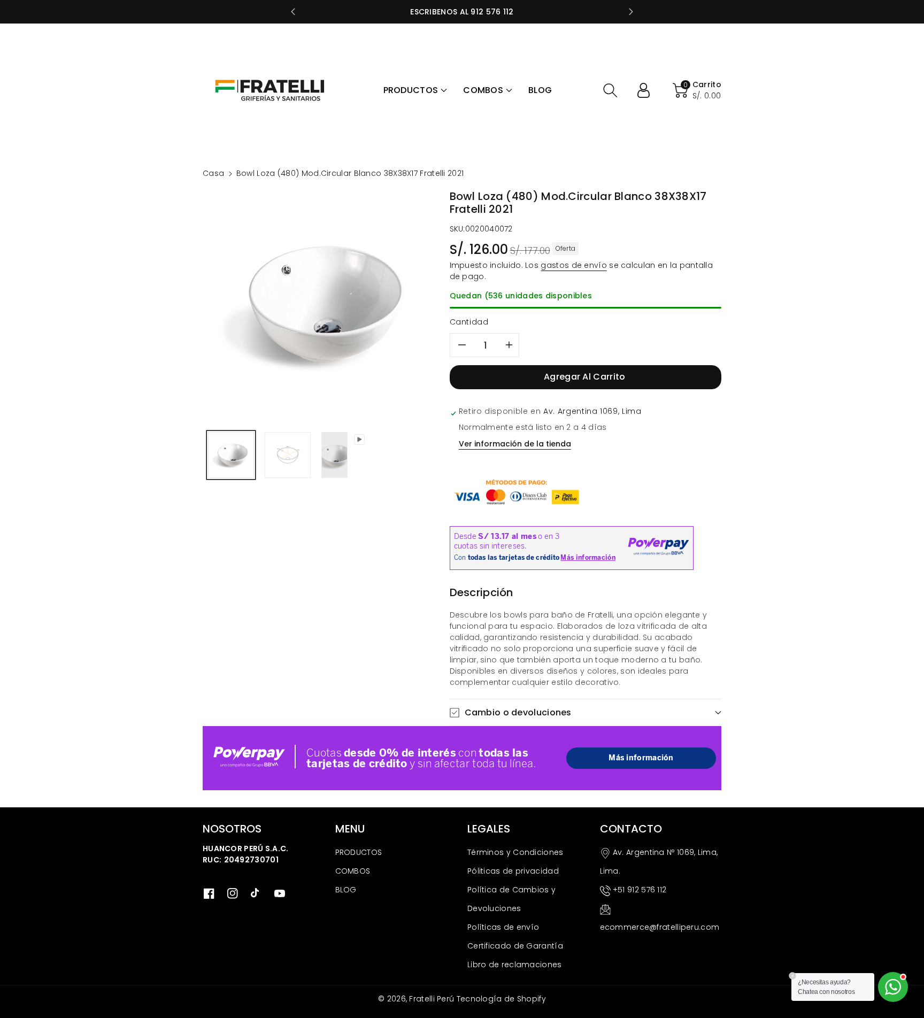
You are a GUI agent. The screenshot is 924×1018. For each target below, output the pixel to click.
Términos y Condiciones (515, 852)
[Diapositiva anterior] (293, 12)
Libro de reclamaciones (514, 964)
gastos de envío (574, 265)
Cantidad (469, 322)
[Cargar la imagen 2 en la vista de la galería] (288, 455)
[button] (415, 90)
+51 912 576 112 (640, 889)
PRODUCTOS (358, 852)
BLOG (346, 889)
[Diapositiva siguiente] (631, 12)
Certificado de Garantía (515, 945)
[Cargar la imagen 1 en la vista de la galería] (231, 455)
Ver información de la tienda (515, 443)
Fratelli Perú (431, 998)
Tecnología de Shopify (501, 998)
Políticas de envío (503, 927)
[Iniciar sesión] (647, 90)
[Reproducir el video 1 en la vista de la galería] (334, 455)
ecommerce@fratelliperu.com (660, 927)
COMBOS (353, 871)
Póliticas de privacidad (513, 871)
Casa (213, 173)
